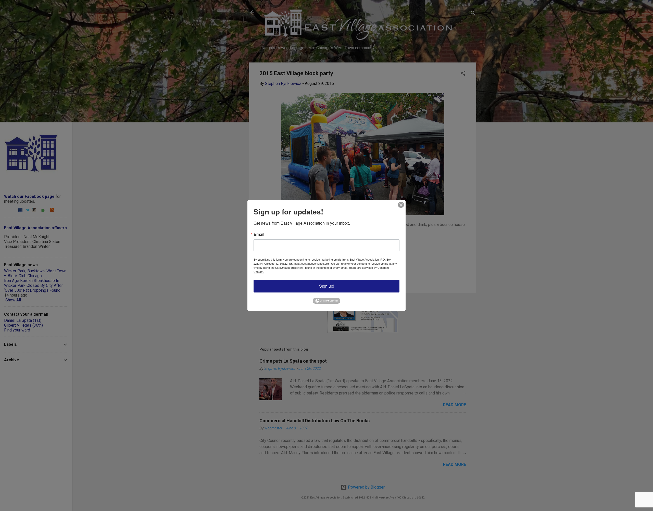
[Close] (401, 205)
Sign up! (326, 286)
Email (259, 234)
